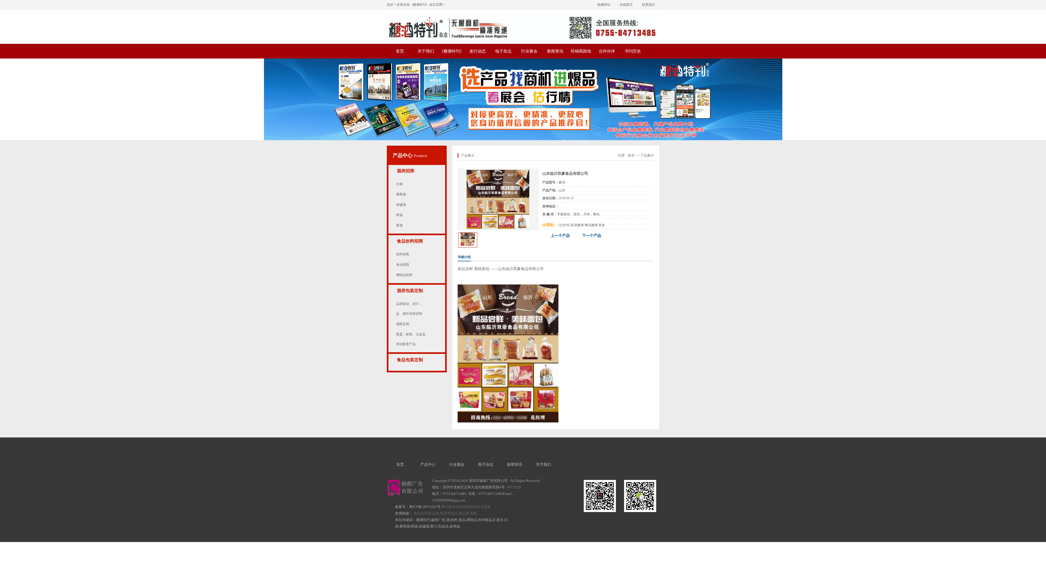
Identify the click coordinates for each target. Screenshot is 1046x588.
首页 (400, 51)
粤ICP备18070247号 (424, 507)
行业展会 (529, 51)
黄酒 (399, 225)
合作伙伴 (607, 51)
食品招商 (402, 265)
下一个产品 (591, 236)
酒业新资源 (422, 513)
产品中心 (403, 155)
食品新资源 (467, 513)
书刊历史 (633, 51)
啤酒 (399, 215)
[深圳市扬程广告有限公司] (523, 17)
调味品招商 (404, 275)
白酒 (399, 184)
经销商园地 (581, 51)
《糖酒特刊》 (451, 51)
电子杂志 (503, 51)
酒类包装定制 (410, 290)
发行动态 (477, 51)
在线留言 (626, 5)
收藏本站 (603, 5)
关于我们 (426, 51)
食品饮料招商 (410, 241)
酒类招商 (405, 171)
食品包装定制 (410, 359)
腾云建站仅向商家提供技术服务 (466, 507)
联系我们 (648, 5)
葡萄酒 (401, 194)
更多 (601, 225)
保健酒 (401, 205)
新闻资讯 (555, 51)
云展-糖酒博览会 (445, 513)
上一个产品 (560, 236)
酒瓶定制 (402, 324)
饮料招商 (402, 254)
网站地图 (514, 487)
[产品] (498, 172)
